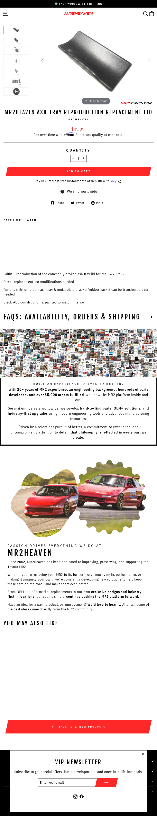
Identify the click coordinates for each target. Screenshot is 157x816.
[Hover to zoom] (96, 62)
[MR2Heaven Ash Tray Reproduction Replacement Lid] (16, 30)
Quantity (78, 150)
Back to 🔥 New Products (81, 726)
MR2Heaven (78, 119)
